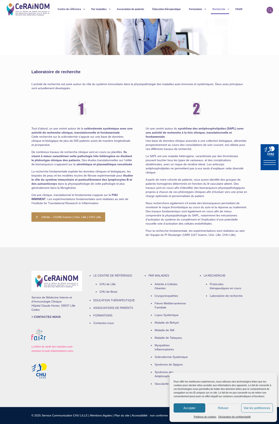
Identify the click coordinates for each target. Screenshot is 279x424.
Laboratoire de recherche (226, 295)
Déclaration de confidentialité (234, 416)
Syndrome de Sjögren (169, 364)
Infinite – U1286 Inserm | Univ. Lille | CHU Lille (71, 217)
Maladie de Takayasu (168, 337)
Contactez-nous (103, 323)
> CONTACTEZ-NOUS (46, 316)
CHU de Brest (108, 291)
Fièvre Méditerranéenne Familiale (170, 305)
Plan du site (121, 415)
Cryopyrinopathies (166, 295)
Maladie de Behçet (167, 322)
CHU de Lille (107, 284)
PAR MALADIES (158, 275)
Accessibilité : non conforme (150, 415)
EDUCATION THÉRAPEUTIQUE (114, 300)
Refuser (223, 408)
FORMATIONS (102, 315)
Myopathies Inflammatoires (164, 347)
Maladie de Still (164, 330)
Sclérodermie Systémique (171, 357)
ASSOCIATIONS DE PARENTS (113, 307)
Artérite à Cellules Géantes (166, 286)
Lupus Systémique (167, 315)
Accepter (189, 408)
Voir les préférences (257, 408)
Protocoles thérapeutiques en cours (225, 286)
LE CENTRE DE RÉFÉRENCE (112, 275)
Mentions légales (101, 415)
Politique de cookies (205, 416)
